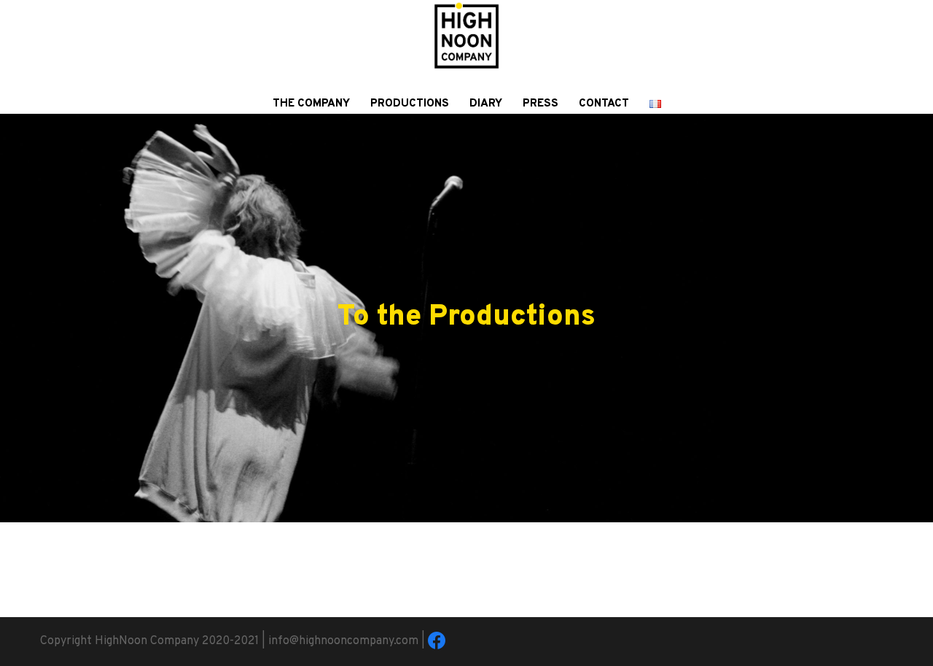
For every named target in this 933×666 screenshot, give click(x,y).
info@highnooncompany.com (343, 641)
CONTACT (604, 104)
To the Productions (466, 318)
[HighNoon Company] (466, 42)
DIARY (485, 104)
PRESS (540, 104)
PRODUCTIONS (409, 104)
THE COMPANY (311, 104)
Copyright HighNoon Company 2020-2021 (149, 641)
